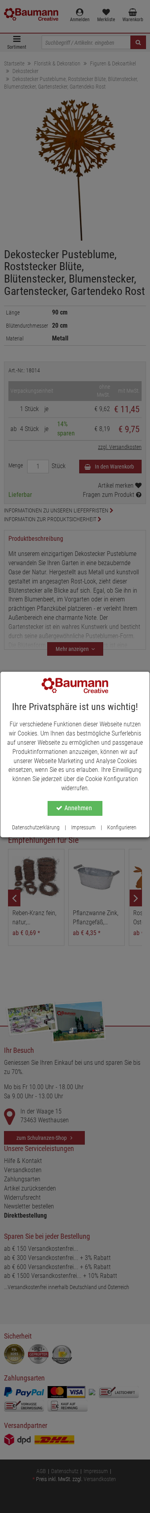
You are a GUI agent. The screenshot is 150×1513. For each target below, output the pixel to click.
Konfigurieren (121, 827)
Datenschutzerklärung (36, 827)
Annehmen (78, 808)
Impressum (83, 827)
